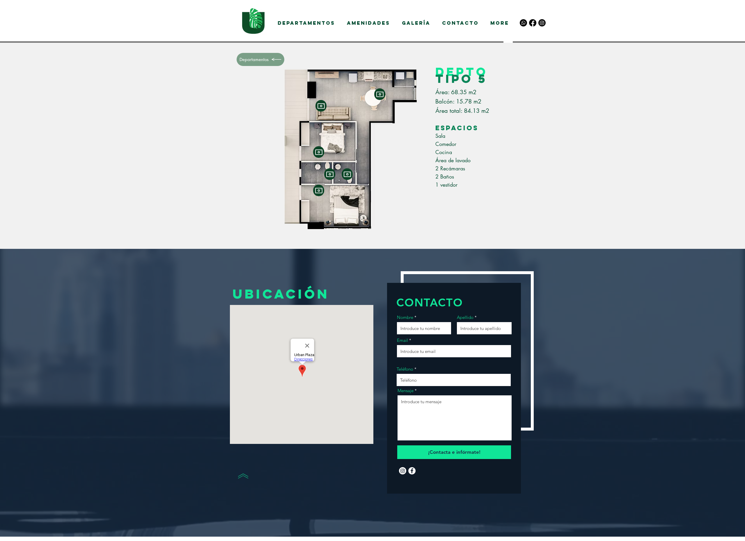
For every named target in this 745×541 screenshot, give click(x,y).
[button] (379, 94)
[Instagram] (542, 22)
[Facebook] (532, 22)
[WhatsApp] (523, 22)
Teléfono (405, 369)
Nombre (405, 317)
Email (402, 340)
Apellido (465, 317)
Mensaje (406, 390)
